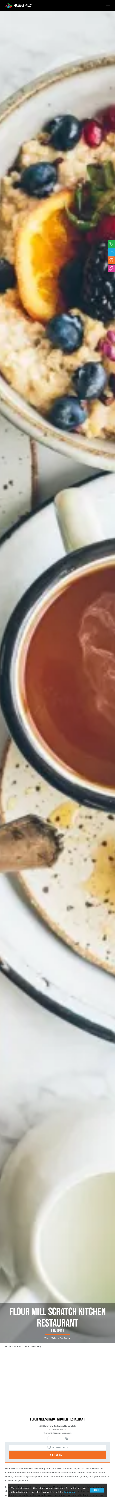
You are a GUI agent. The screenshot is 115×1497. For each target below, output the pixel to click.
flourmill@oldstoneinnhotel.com (57, 1433)
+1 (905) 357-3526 (57, 1429)
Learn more (70, 1492)
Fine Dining (35, 1346)
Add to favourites (59, 1447)
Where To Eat (20, 1346)
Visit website (57, 1455)
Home (8, 1346)
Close (96, 1490)
